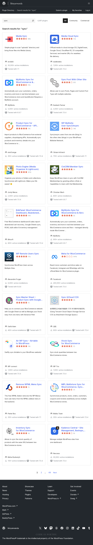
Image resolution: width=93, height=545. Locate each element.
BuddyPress (8, 518)
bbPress (6, 514)
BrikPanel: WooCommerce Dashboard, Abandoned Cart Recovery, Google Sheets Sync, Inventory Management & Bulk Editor (28, 211)
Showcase (29, 486)
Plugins (28, 494)
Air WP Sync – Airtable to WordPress (27, 342)
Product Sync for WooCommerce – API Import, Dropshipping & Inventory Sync (27, 124)
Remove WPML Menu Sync (29, 384)
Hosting (5, 494)
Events (73, 490)
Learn (50, 486)
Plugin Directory (8, 10)
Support (51, 490)
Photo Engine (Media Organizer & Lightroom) (27, 167)
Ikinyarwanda (13, 528)
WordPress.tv (54, 498)
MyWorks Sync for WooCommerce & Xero (72, 211)
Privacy (5, 498)
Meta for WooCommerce (73, 253)
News (4, 490)
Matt (5, 510)
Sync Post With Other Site (73, 79)
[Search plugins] (33, 20)
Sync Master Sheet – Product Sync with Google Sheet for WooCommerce (28, 298)
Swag (73, 498)
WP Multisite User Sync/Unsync (70, 124)
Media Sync (21, 36)
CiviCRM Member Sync (72, 166)
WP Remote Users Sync (27, 253)
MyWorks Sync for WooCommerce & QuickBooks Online (25, 80)
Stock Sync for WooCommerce (70, 342)
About (4, 486)
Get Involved (75, 486)
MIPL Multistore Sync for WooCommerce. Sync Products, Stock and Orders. (73, 385)
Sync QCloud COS (70, 297)
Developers (52, 494)
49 (49, 472)
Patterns (28, 498)
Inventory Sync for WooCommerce (25, 429)
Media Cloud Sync (69, 36)
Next (55, 473)
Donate (74, 494)
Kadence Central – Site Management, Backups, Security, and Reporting (72, 429)
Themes (28, 490)
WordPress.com (10, 506)
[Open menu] (89, 3)
